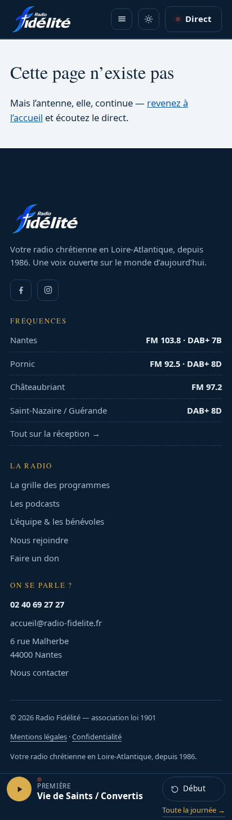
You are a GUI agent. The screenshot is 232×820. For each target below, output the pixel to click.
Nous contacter (39, 672)
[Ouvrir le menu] (121, 19)
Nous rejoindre (39, 540)
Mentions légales (38, 737)
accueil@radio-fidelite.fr (56, 622)
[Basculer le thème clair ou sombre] (148, 19)
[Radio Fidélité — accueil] (41, 19)
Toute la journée (193, 810)
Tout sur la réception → (55, 433)
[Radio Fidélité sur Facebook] (21, 290)
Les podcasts (35, 503)
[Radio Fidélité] (116, 218)
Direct (198, 18)
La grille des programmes (60, 484)
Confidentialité (97, 737)
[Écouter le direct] (19, 789)
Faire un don (34, 558)
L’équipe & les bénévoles (57, 521)
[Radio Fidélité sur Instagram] (48, 290)
